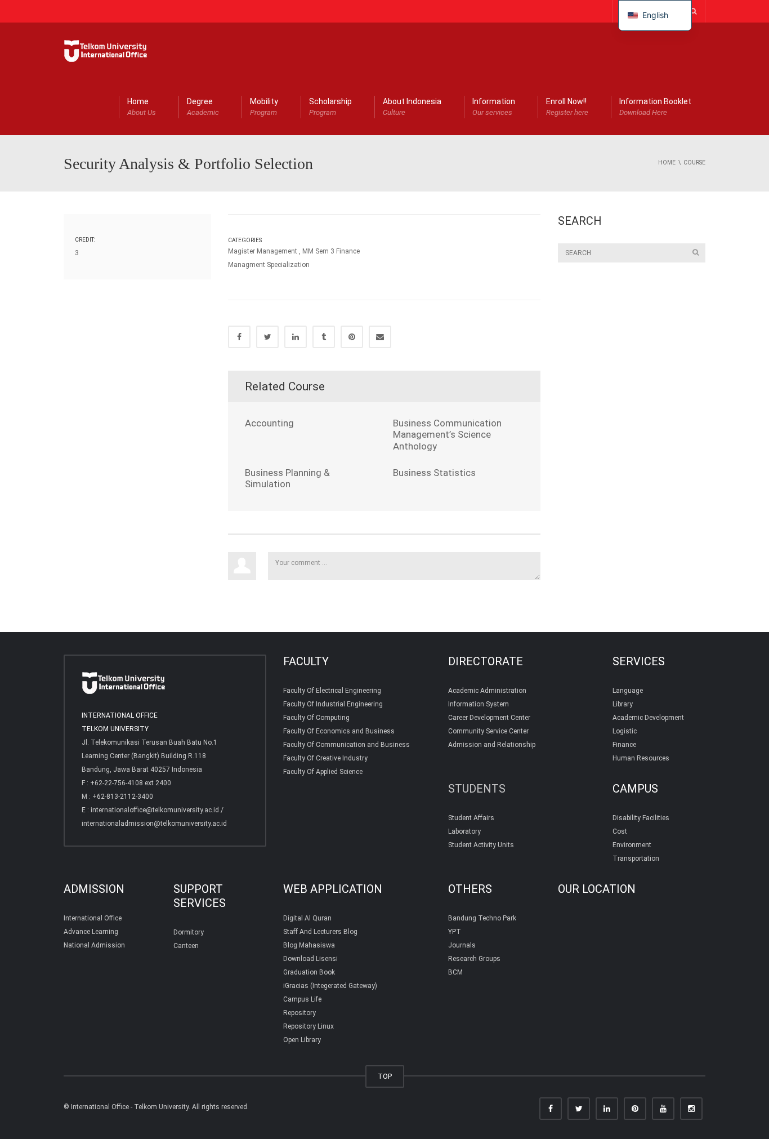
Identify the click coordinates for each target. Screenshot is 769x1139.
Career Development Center (489, 718)
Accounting (269, 423)
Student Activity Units (481, 845)
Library (622, 704)
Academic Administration (487, 691)
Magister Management (262, 251)
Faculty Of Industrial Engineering (333, 704)
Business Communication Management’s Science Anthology (447, 434)
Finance (624, 745)
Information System (478, 704)
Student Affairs (471, 818)
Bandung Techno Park (482, 918)
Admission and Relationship (491, 745)
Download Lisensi (310, 959)
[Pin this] (352, 337)
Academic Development (648, 718)
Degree (203, 107)
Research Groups (474, 959)
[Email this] (380, 337)
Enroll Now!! (567, 107)
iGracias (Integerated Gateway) (330, 986)
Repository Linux (308, 1026)
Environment (631, 845)
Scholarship (330, 107)
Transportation (635, 858)
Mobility (264, 107)
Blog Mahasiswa (309, 945)
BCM (455, 972)
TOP (385, 1076)
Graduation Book (309, 972)
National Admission (94, 945)
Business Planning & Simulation (287, 478)
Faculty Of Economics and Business (339, 731)
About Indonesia (412, 107)
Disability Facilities (640, 818)
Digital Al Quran (307, 918)
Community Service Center (488, 731)
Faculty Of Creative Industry (325, 758)
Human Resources (640, 758)
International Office (93, 918)
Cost (619, 831)
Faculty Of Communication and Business (346, 745)
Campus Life (302, 999)
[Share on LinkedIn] (295, 337)
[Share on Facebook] (239, 337)
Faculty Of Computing (316, 718)
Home (141, 107)
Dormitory (188, 932)
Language (627, 691)
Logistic (624, 731)
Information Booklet (655, 107)
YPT (454, 932)
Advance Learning (91, 932)
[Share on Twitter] (267, 337)
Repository (299, 1013)
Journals (462, 945)
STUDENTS (477, 788)
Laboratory (464, 831)
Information (493, 107)
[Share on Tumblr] (323, 337)
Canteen (186, 946)
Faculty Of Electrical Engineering (332, 691)
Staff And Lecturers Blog (320, 932)
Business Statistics (434, 472)
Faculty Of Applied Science (323, 772)
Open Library (302, 1040)
